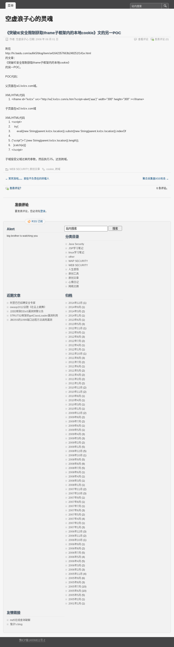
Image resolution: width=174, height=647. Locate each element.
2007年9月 (75, 497)
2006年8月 (75, 548)
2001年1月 (75, 603)
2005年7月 (75, 586)
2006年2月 (75, 569)
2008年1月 (75, 485)
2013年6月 (75, 319)
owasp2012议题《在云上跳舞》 (28, 307)
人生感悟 (74, 269)
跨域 (57, 169)
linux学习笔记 (76, 252)
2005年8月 (75, 582)
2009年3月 (75, 438)
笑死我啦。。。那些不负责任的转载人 (27, 178)
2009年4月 (75, 434)
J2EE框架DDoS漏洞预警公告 (27, 311)
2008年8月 (75, 463)
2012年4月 (75, 345)
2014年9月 (75, 307)
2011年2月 (75, 379)
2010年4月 (75, 400)
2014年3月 (75, 311)
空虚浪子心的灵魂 (29, 18)
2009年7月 (75, 421)
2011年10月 (76, 353)
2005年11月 (76, 573)
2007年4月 (75, 518)
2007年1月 (75, 527)
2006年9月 (75, 544)
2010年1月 (75, 408)
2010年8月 (75, 396)
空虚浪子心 (22, 39)
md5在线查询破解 (20, 620)
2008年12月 (76, 451)
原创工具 (74, 273)
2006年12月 (76, 531)
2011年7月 (75, 362)
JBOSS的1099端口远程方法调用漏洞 (31, 319)
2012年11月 (76, 328)
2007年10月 (76, 493)
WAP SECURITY (78, 261)
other (71, 256)
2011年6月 (75, 366)
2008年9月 (75, 459)
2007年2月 (75, 523)
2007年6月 (75, 510)
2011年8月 (75, 358)
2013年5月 (75, 324)
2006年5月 (75, 557)
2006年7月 (75, 552)
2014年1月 (75, 315)
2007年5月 (75, 514)
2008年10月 (76, 455)
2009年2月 (75, 442)
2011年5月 (75, 370)
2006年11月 (76, 535)
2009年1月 (75, 446)
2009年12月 (76, 413)
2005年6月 (75, 590)
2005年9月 (75, 578)
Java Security (76, 244)
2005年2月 (75, 599)
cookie (50, 169)
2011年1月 (75, 383)
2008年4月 (75, 476)
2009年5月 (75, 430)
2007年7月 (75, 506)
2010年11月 (76, 391)
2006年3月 (75, 565)
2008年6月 (75, 472)
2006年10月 (76, 540)
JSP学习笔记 (76, 248)
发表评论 (160, 39)
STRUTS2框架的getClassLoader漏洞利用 (34, 315)
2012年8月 (75, 336)
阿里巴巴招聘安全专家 (22, 302)
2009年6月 (75, 425)
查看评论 (143, 39)
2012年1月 (75, 349)
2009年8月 (75, 417)
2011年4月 (75, 374)
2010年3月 (75, 404)
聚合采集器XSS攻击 (156, 178)
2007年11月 (76, 489)
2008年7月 (75, 468)
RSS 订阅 (37, 221)
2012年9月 (75, 332)
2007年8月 (75, 501)
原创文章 (35, 169)
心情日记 (74, 282)
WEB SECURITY (19, 169)
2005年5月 (75, 595)
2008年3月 (75, 480)
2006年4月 (75, 561)
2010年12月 (76, 387)
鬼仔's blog (16, 624)
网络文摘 (74, 286)
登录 (42, 211)
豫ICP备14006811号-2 (32, 640)
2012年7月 (75, 341)
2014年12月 (76, 302)
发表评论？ (16, 188)
